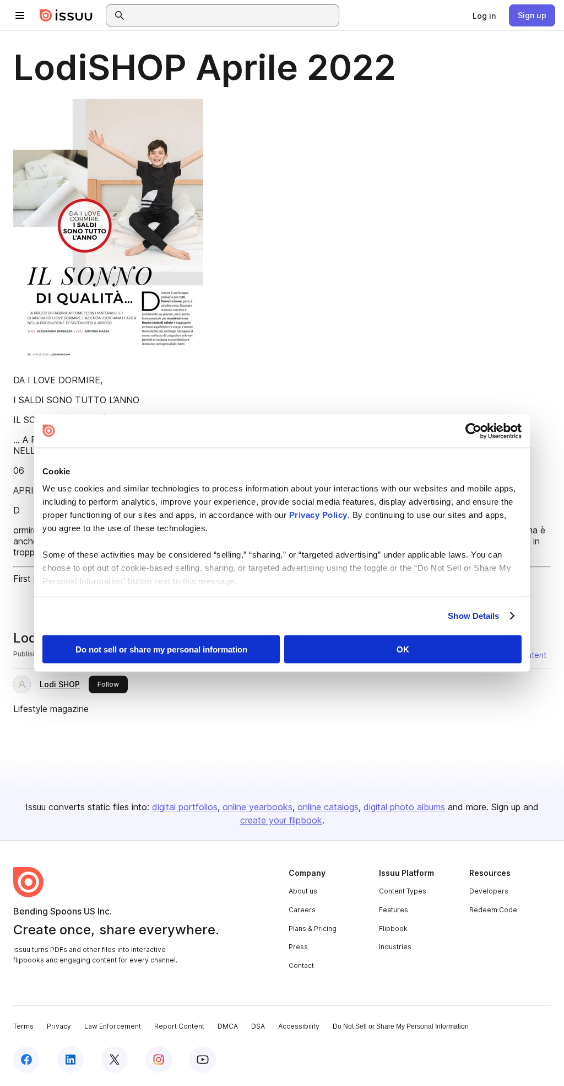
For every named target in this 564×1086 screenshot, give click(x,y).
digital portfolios (185, 806)
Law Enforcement (112, 1026)
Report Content (179, 1026)
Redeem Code (493, 910)
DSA (258, 1026)
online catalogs (328, 806)
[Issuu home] (66, 15)
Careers (302, 910)
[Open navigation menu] (20, 15)
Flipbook (393, 928)
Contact (301, 965)
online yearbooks (257, 806)
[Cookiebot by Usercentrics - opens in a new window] (473, 430)
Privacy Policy (318, 515)
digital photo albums (404, 806)
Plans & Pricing (313, 928)
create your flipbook (281, 820)
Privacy (59, 1026)
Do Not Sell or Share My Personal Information (401, 1026)
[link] (484, 15)
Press (298, 947)
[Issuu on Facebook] (26, 1059)
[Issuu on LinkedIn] (70, 1059)
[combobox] (232, 15)
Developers (488, 891)
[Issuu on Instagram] (158, 1059)
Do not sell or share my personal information (161, 649)
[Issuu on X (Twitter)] (114, 1059)
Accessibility (298, 1026)
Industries (395, 947)
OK (403, 649)
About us (303, 891)
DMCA (228, 1026)
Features (393, 910)
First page (33, 578)
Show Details (473, 615)
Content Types (402, 891)
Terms (23, 1026)
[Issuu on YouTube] (202, 1059)
